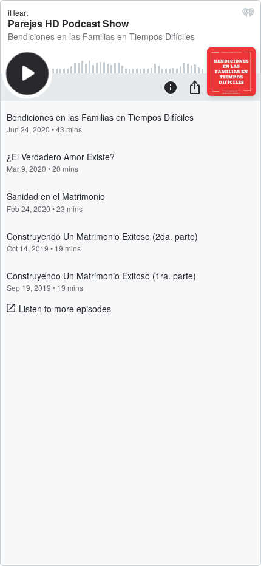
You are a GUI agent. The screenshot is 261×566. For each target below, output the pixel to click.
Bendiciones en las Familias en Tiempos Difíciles (101, 36)
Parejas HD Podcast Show (68, 23)
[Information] (170, 87)
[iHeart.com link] (248, 15)
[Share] (195, 87)
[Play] (27, 73)
